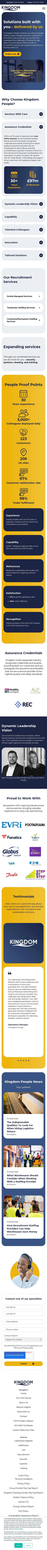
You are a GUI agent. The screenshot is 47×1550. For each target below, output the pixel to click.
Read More (23, 1115)
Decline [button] (28, 1545)
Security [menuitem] (23, 1459)
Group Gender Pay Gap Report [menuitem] (23, 1488)
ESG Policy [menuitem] (23, 1511)
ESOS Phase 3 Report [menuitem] (23, 1421)
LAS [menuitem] (23, 1450)
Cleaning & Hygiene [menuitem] (24, 1441)
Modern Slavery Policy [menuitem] (23, 1497)
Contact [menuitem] (23, 1416)
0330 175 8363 (18, 2)
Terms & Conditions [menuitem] (23, 1479)
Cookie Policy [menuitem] (23, 1475)
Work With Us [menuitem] (23, 1412)
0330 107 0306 (38, 2)
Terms (16, 1348)
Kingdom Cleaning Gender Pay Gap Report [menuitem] (23, 1493)
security (30, 359)
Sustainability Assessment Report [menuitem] (24, 1516)
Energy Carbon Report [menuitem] (23, 1506)
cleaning (18, 362)
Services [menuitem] (23, 1437)
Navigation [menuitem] (23, 1390)
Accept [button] (18, 1545)
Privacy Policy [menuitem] (23, 1483)
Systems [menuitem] (23, 1464)
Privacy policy (27, 1348)
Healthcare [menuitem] (23, 1445)
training (33, 362)
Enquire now (10, 54)
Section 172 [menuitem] (23, 1502)
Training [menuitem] (23, 1468)
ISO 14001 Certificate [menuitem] (23, 1425)
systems (8, 362)
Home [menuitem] (23, 1393)
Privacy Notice (18, 1529)
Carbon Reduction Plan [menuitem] (23, 1430)
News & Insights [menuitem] (23, 1407)
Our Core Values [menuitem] (23, 1398)
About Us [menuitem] (23, 1403)
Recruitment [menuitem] (23, 1454)
